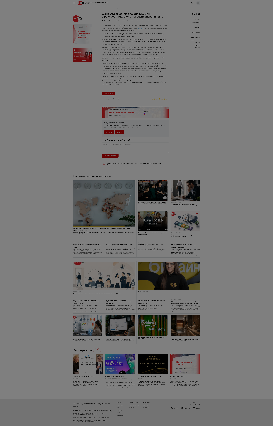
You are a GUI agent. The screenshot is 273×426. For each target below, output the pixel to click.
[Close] (158, 190)
